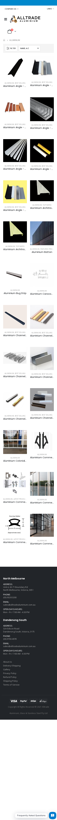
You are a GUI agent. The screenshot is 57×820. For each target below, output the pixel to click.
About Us (7, 661)
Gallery (6, 669)
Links (49, 8)
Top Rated (47, 205)
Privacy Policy (9, 673)
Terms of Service (11, 684)
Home (4, 40)
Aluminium (9, 83)
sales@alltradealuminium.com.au (19, 604)
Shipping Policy (10, 680)
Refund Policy (9, 677)
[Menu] (5, 19)
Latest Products (20, 499)
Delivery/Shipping (11, 665)
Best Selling (20, 83)
